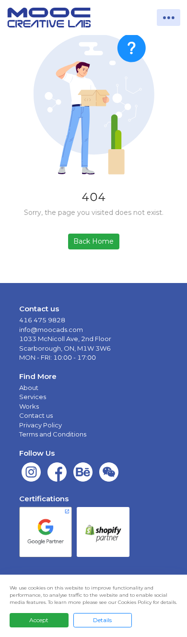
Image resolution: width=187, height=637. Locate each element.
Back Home (93, 241)
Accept (38, 620)
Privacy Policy (40, 425)
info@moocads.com (51, 329)
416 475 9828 (42, 320)
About (28, 387)
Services (32, 397)
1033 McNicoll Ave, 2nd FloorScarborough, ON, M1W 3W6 (65, 343)
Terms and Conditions (52, 434)
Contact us (36, 415)
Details (102, 620)
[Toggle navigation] (168, 17)
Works (29, 406)
